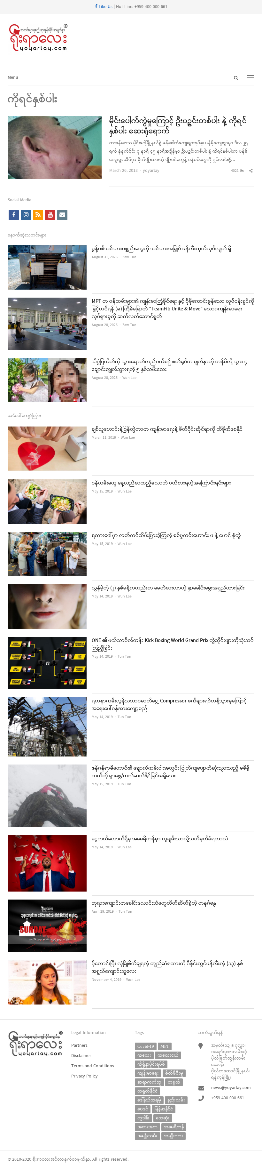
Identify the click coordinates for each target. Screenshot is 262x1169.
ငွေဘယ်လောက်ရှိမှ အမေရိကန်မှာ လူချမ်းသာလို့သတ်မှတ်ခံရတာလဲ (160, 839)
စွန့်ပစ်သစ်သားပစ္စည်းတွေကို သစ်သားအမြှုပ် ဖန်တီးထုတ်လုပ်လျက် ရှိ (161, 249)
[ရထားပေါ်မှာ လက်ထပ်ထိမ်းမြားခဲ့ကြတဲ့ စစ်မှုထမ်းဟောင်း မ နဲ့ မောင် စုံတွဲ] (47, 536)
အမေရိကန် (174, 1127)
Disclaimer (81, 1056)
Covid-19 (145, 1046)
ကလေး (144, 1055)
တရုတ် (174, 1082)
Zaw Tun (129, 257)
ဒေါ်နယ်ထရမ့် (149, 1100)
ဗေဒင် (142, 1109)
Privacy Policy (84, 1076)
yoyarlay (151, 170)
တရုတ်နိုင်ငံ (147, 1091)
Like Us (104, 7)
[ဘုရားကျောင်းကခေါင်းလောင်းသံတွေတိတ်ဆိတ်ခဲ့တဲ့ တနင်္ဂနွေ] (47, 903)
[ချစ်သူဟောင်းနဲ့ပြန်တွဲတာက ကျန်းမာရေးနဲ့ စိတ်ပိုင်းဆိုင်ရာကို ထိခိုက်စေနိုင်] (47, 429)
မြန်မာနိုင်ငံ (163, 1109)
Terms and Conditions (92, 1066)
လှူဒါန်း (143, 1118)
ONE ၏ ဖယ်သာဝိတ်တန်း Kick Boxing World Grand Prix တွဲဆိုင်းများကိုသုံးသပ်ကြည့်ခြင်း (173, 645)
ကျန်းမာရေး (148, 1073)
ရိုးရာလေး (41, 1159)
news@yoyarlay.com (231, 1088)
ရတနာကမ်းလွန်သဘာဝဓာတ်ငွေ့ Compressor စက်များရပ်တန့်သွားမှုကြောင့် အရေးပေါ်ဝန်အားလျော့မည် (169, 705)
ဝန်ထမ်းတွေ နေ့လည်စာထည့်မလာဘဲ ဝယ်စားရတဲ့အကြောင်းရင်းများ (161, 483)
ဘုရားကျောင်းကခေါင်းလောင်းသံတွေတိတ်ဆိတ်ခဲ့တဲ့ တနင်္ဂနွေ (154, 903)
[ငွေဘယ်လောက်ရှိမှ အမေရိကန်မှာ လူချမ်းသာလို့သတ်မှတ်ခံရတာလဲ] (47, 839)
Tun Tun (124, 656)
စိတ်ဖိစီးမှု (174, 1073)
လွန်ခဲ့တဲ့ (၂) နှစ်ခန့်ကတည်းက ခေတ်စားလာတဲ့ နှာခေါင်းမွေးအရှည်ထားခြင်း (168, 588)
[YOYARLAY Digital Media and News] (131, 38)
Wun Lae (129, 378)
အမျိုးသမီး (147, 1135)
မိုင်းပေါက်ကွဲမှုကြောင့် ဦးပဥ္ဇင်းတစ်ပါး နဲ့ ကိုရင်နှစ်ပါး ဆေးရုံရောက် (178, 126)
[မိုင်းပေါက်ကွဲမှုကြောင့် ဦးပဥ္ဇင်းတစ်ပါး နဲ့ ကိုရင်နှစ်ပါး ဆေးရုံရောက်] (55, 120)
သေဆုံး (163, 1118)
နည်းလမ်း (176, 1100)
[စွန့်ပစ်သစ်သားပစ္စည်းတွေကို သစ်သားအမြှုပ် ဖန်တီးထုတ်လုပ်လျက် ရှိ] (47, 249)
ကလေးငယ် (168, 1055)
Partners (79, 1045)
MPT (164, 1046)
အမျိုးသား (173, 1135)
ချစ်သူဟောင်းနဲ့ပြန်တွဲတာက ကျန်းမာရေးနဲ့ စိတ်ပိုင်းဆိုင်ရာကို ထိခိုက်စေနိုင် (167, 429)
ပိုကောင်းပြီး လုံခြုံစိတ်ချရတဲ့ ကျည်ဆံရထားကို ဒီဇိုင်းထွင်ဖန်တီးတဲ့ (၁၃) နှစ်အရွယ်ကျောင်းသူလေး (167, 968)
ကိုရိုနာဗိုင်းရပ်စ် (151, 1064)
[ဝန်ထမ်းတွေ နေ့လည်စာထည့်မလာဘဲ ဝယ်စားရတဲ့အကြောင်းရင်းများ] (47, 483)
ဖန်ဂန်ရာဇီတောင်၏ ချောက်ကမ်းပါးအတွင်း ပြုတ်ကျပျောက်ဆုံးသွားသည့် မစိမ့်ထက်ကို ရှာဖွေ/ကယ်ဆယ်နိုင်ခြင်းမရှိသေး (171, 772)
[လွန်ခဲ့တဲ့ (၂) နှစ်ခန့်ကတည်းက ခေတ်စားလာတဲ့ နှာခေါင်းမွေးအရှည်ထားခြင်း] (47, 588)
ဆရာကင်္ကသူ (149, 1082)
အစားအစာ (147, 1127)
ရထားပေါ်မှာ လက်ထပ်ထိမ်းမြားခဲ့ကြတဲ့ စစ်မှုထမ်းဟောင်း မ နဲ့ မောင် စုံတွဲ (166, 536)
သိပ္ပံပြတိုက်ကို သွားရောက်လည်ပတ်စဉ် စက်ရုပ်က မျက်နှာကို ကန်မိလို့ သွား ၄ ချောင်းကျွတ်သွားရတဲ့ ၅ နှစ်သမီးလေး (169, 366)
